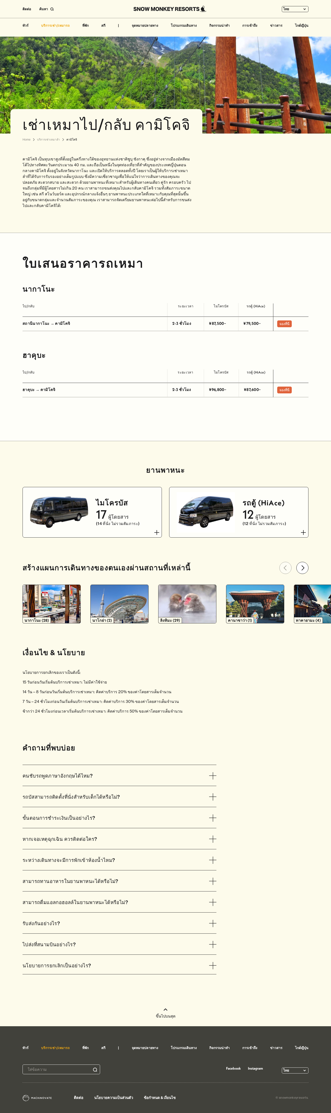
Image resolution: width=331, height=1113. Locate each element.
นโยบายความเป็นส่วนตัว (113, 1097)
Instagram (255, 1068)
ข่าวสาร (276, 25)
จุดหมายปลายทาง (145, 25)
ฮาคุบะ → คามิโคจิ (39, 389)
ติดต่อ (27, 9)
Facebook (233, 1068)
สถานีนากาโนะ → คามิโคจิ (46, 323)
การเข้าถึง (249, 25)
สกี (103, 25)
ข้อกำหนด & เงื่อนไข (160, 1097)
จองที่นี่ (284, 324)
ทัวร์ (26, 25)
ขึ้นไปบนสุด (165, 1016)
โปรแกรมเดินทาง (184, 25)
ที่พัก (85, 25)
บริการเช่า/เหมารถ (55, 25)
